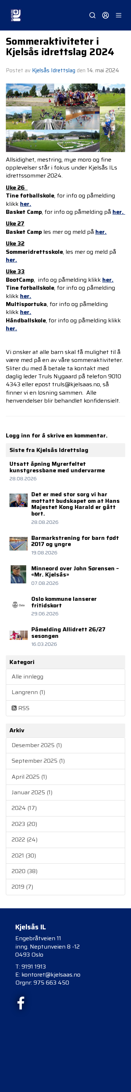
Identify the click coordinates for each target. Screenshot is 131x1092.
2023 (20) (24, 823)
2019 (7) (22, 886)
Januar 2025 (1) (32, 792)
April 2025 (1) (29, 776)
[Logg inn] (105, 15)
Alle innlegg (27, 676)
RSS (23, 708)
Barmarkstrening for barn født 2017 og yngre (75, 541)
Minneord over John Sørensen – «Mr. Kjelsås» (75, 571)
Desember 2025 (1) (37, 745)
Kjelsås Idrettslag (53, 70)
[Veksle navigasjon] (118, 15)
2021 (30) (24, 855)
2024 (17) (24, 807)
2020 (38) (24, 871)
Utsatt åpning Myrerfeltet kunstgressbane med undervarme (57, 467)
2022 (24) (24, 839)
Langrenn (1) (28, 692)
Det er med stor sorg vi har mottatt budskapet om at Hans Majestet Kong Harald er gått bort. (75, 504)
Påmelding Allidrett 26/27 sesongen (68, 632)
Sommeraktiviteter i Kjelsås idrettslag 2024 (60, 47)
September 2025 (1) (38, 760)
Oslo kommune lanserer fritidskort (64, 602)
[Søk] (92, 15)
